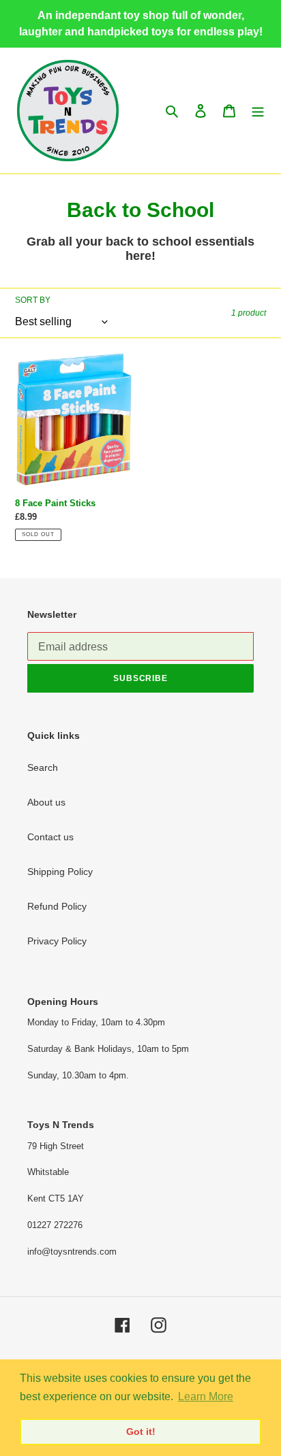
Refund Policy (57, 906)
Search (42, 767)
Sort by (32, 300)
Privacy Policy (57, 941)
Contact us (50, 836)
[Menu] (257, 111)
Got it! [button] (141, 1431)
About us (46, 802)
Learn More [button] (205, 1396)
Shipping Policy (60, 871)
